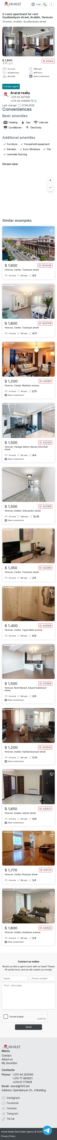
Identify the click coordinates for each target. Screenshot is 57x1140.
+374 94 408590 (20, 100)
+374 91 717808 (22, 1082)
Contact (6, 1055)
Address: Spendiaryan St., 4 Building (24, 1090)
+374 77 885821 (22, 1078)
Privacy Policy (8, 1136)
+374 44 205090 (22, 1074)
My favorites (9, 1063)
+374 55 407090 (20, 97)
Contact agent (11, 86)
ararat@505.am (16, 1086)
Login (38, 4)
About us (7, 1059)
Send (28, 1027)
